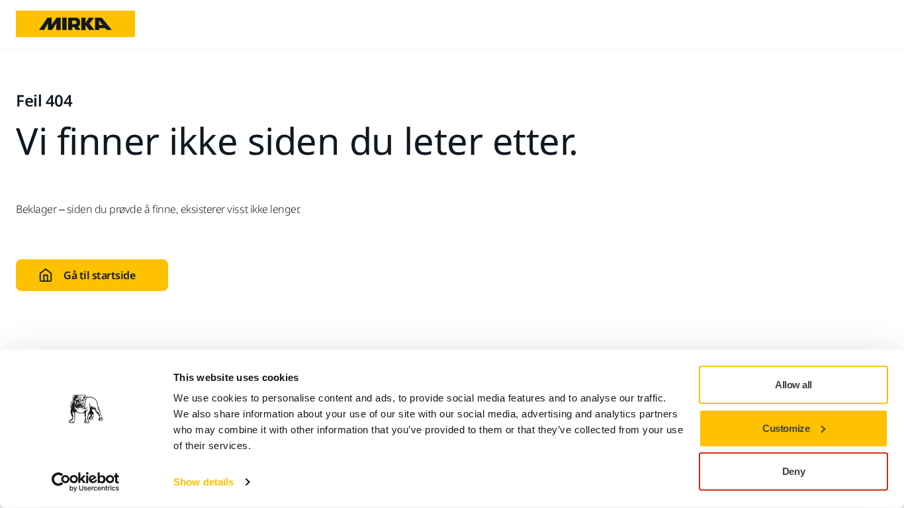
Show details (203, 481)
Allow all (793, 384)
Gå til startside (99, 275)
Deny (793, 471)
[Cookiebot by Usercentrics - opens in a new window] (86, 482)
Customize (785, 427)
